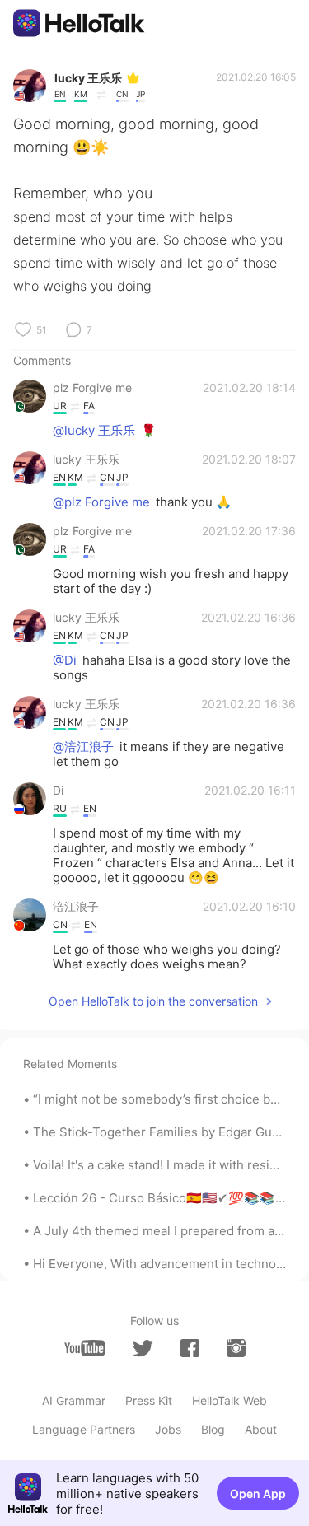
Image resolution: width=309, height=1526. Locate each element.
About (261, 1429)
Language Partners (83, 1429)
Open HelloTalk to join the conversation (153, 1001)
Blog (213, 1429)
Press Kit (148, 1400)
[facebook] (189, 1348)
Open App (258, 1493)
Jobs (168, 1429)
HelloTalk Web (229, 1400)
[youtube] (84, 1348)
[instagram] (236, 1348)
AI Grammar (73, 1400)
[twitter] (143, 1348)
